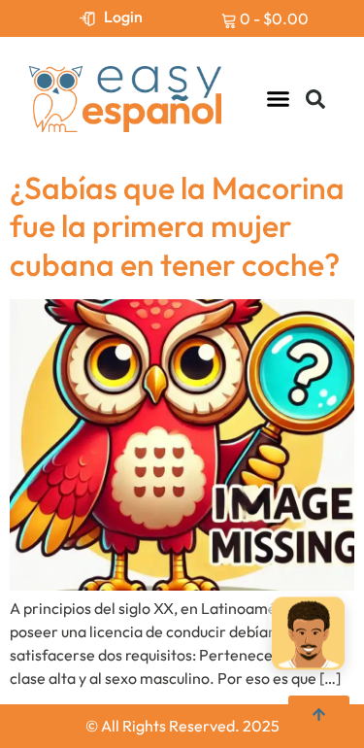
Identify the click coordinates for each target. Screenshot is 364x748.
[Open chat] (308, 633)
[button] (278, 99)
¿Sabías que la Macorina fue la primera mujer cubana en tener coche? (177, 226)
